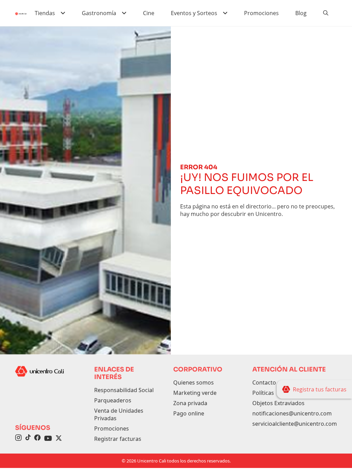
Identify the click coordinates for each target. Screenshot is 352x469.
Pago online (188, 413)
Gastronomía (99, 13)
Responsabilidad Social (124, 390)
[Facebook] (37, 438)
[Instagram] (18, 438)
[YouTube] (48, 438)
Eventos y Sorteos (194, 13)
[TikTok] (28, 438)
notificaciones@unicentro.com (292, 413)
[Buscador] (326, 13)
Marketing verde (195, 393)
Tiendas (45, 13)
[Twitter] (59, 438)
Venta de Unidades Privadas (118, 414)
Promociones (261, 13)
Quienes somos (193, 382)
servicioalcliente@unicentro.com (294, 423)
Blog (301, 13)
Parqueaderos (112, 400)
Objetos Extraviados (278, 403)
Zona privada (190, 403)
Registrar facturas (117, 439)
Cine (148, 13)
